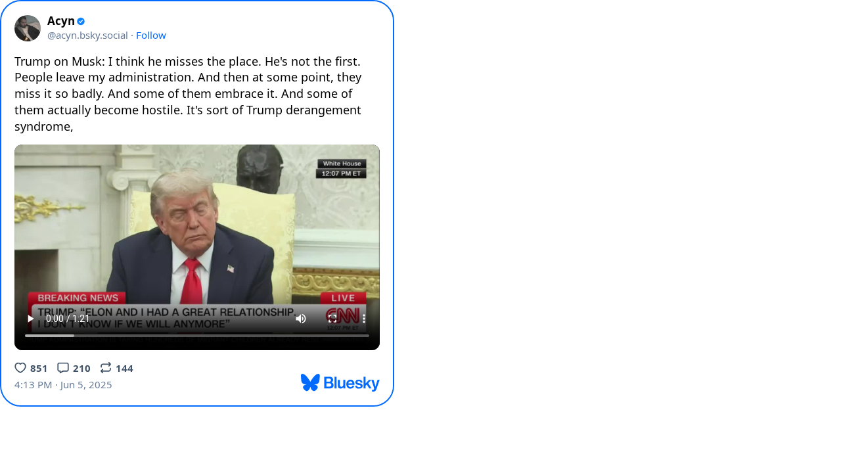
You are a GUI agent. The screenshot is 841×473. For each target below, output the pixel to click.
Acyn (61, 21)
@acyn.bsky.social (87, 34)
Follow (151, 34)
